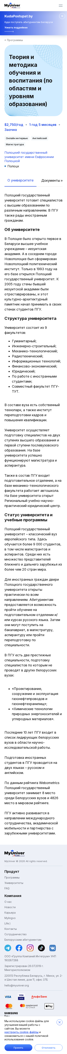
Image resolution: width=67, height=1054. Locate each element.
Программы (15, 40)
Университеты (13, 882)
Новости (10, 907)
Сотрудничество (15, 934)
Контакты (10, 928)
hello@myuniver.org (16, 985)
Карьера (10, 912)
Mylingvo (10, 918)
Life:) (7, 923)
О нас (8, 901)
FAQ (6, 888)
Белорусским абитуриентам (22, 939)
